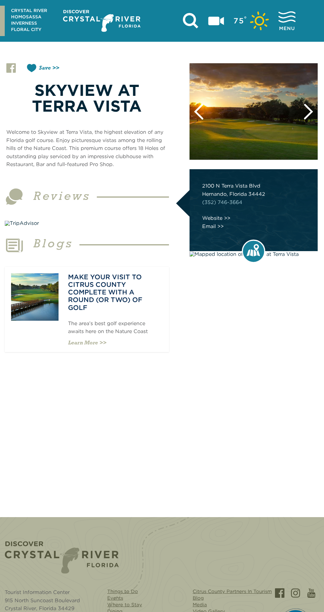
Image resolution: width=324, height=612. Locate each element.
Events (115, 598)
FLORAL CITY (26, 29)
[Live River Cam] (216, 20)
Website (212, 218)
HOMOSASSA (26, 16)
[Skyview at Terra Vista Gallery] (254, 111)
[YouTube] (311, 593)
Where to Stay (124, 605)
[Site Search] (190, 20)
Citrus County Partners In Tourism (232, 591)
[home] (101, 21)
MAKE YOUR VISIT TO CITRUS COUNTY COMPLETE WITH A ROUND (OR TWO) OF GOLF (105, 292)
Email (209, 226)
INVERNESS (24, 23)
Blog (198, 598)
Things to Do (122, 591)
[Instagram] (295, 593)
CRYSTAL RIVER (29, 10)
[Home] (62, 557)
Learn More (83, 342)
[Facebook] (280, 593)
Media (200, 605)
